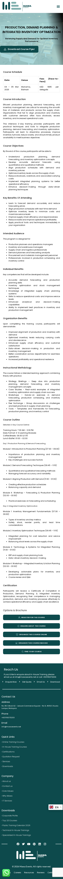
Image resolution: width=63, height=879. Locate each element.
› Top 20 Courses (9, 820)
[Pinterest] (34, 844)
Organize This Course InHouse (33, 643)
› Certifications (8, 751)
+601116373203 (49, 677)
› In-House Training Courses (14, 747)
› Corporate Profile (10, 815)
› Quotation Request (11, 756)
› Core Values (7, 791)
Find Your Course (33, 651)
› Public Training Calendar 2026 (16, 825)
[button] (58, 6)
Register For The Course (33, 617)
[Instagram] (45, 844)
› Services (6, 761)
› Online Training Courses (13, 742)
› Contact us (7, 786)
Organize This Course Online (33, 634)
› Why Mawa (7, 796)
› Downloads (7, 766)
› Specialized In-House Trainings (16, 835)
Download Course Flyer (21, 49)
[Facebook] (18, 844)
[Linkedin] (39, 844)
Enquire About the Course (32, 626)
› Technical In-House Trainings (15, 830)
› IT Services (7, 800)
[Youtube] (29, 844)
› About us (6, 781)
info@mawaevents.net (11, 726)
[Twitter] (23, 844)
